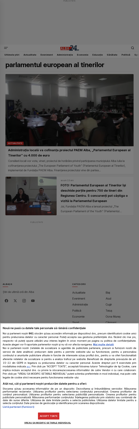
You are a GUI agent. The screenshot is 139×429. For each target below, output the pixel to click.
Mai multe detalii (103, 344)
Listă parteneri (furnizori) (18, 406)
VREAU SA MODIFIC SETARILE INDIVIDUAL (47, 422)
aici (28, 366)
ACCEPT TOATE (49, 416)
